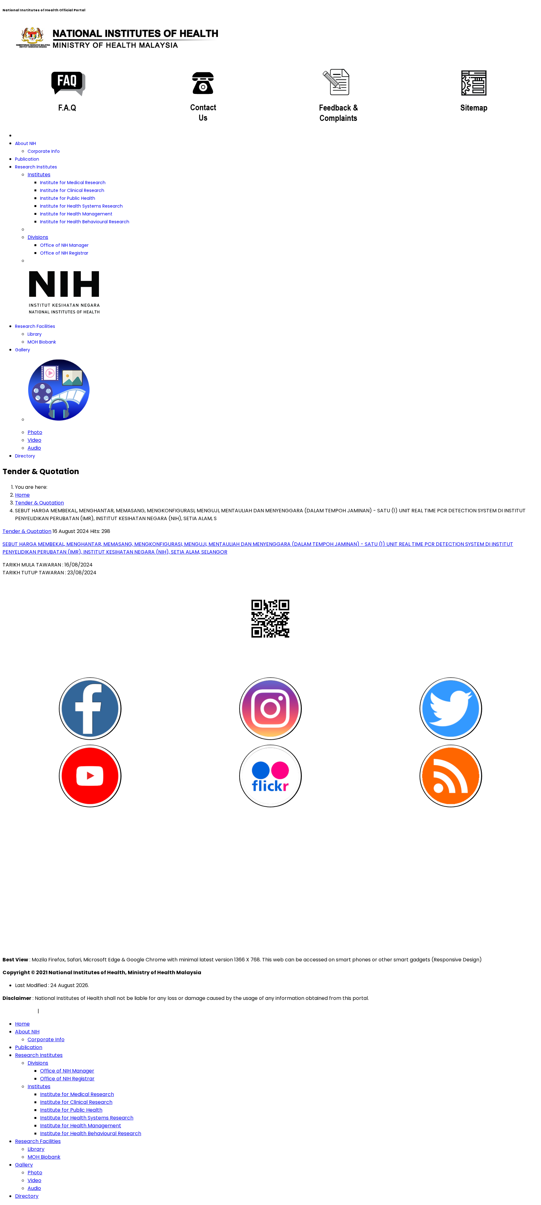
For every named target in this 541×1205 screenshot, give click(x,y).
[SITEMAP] (473, 94)
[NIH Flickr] (270, 776)
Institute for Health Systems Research (81, 206)
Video (34, 440)
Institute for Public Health (67, 198)
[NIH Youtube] (90, 776)
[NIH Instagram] (270, 708)
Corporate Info (44, 151)
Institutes (39, 174)
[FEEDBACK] (338, 94)
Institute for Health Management (76, 214)
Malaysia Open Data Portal (40, 871)
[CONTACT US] (203, 94)
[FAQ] (68, 94)
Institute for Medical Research (73, 182)
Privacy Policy (19, 1011)
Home (22, 1023)
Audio (34, 448)
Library (35, 334)
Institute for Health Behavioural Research (84, 222)
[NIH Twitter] (451, 708)
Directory (25, 456)
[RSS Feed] (451, 776)
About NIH (25, 143)
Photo (35, 432)
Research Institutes (36, 167)
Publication (27, 159)
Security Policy (58, 1011)
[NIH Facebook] (90, 708)
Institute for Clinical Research (72, 190)
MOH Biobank (42, 342)
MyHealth (18, 863)
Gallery (22, 350)
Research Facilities (35, 326)
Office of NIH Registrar (64, 253)
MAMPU (16, 879)
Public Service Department (40, 855)
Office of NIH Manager (64, 245)
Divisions (38, 237)
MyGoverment (25, 847)
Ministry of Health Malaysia (39, 840)
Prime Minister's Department (42, 832)
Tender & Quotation (27, 531)
